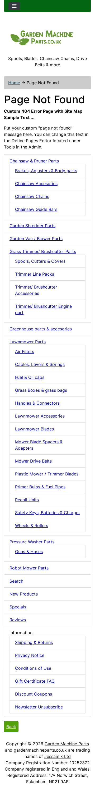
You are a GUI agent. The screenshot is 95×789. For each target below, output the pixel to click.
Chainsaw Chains (32, 196)
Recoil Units (27, 499)
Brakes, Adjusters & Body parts (46, 170)
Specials (18, 606)
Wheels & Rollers (31, 525)
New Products (24, 594)
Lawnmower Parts (28, 341)
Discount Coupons (33, 694)
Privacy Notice (29, 655)
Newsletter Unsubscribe (39, 706)
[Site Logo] (47, 37)
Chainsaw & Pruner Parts (34, 160)
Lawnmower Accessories (40, 416)
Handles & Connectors (37, 403)
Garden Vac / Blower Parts (36, 238)
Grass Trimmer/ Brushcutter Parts (43, 251)
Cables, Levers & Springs (40, 364)
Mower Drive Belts (33, 461)
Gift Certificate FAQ (35, 681)
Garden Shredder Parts (32, 225)
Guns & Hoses (29, 551)
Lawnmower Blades (34, 428)
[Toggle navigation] (14, 6)
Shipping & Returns (34, 642)
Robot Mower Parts (29, 567)
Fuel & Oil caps (29, 377)
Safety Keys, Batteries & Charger (47, 512)
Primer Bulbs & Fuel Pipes (40, 486)
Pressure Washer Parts (32, 541)
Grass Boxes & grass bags (41, 390)
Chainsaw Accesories (36, 183)
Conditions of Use (33, 668)
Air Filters (24, 351)
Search (16, 581)
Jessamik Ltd (57, 756)
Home (14, 82)
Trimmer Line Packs (34, 274)
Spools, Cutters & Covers (40, 261)
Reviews (18, 619)
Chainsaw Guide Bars (36, 209)
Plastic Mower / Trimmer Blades (46, 474)
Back (11, 726)
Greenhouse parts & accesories (41, 328)
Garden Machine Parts (67, 743)
